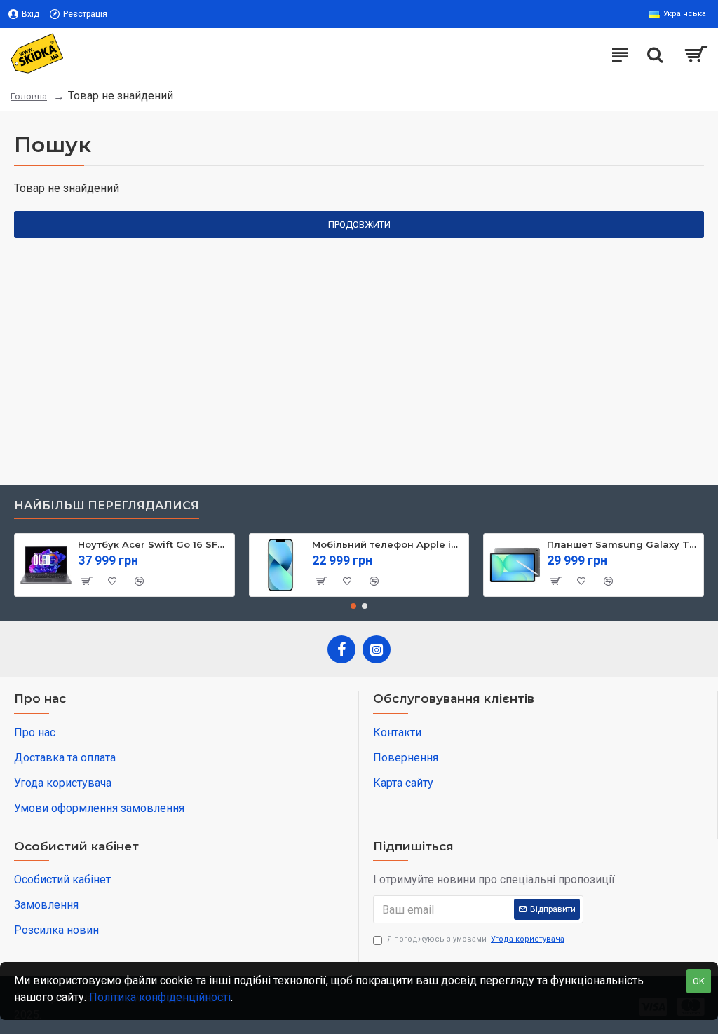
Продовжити (359, 224)
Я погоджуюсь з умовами (475, 939)
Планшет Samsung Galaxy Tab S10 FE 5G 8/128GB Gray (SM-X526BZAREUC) (622, 544)
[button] (353, 606)
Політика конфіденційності (160, 997)
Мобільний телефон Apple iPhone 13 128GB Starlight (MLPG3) (387, 544)
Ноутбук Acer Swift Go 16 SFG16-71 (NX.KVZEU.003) (153, 544)
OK (699, 981)
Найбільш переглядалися (106, 505)
